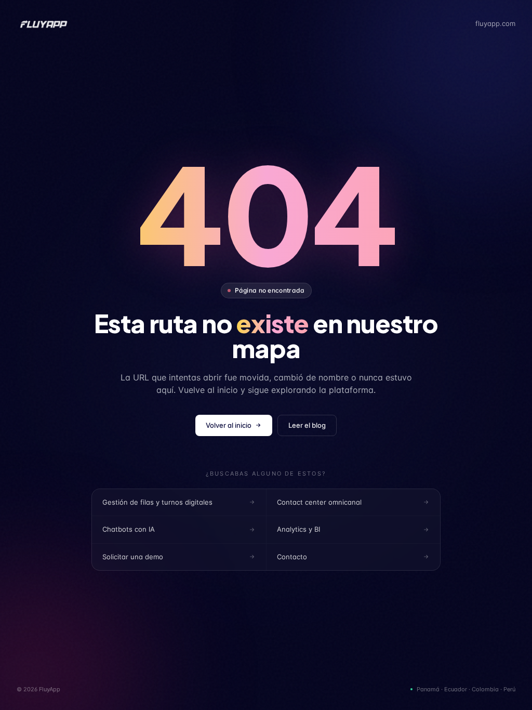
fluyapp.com (495, 23)
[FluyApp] (44, 24)
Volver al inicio (228, 425)
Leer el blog (307, 425)
